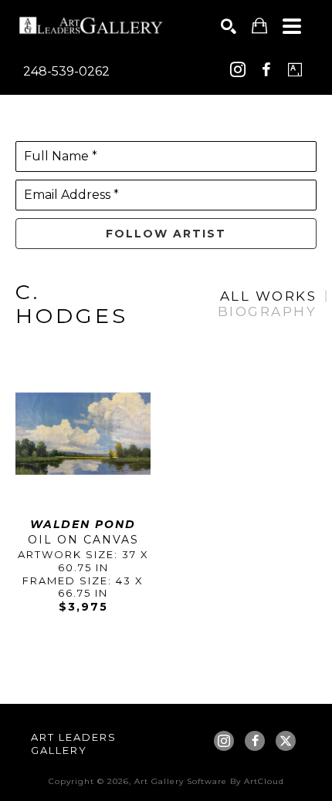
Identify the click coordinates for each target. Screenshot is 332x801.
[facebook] (266, 69)
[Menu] (292, 26)
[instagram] (237, 69)
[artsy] (294, 69)
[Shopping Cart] (259, 26)
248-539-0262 (66, 71)
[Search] (228, 26)
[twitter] (286, 741)
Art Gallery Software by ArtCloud (209, 781)
